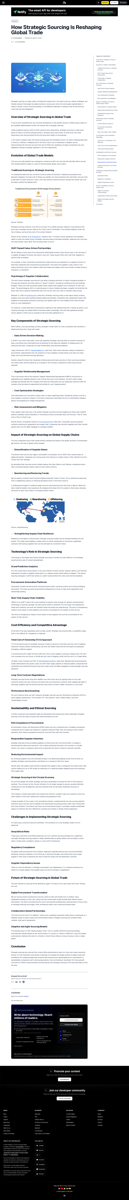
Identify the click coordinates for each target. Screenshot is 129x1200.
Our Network (38, 1131)
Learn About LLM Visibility (42, 1133)
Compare (37, 1125)
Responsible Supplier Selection (107, 159)
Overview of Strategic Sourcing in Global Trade (106, 60)
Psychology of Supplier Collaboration (104, 79)
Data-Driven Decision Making (106, 88)
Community (7, 1125)
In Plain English (70, 1114)
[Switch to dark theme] (98, 2)
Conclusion (99, 204)
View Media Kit (64, 1079)
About (99, 1114)
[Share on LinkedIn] (16, 982)
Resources (7, 1122)
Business (105, 2)
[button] (64, 2)
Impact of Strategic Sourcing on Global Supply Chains (105, 102)
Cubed (68, 1119)
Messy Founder (70, 1125)
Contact (100, 1119)
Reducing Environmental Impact (107, 162)
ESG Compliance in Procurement (107, 155)
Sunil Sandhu (20, 1146)
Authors (6, 1119)
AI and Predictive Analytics (105, 123)
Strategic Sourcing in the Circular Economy (107, 166)
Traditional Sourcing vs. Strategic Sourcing (107, 69)
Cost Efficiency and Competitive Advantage (105, 136)
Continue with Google (71, 1020)
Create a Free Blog (9, 1133)
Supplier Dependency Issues (106, 182)
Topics (5, 1117)
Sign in (115, 2)
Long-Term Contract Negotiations (107, 145)
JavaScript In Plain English (11, 1152)
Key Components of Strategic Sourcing (104, 84)
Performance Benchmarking (105, 149)
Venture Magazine (71, 1117)
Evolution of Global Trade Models (106, 65)
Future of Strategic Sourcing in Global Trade (105, 186)
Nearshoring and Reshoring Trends (108, 110)
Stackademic (70, 1122)
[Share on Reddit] (23, 982)
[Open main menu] (3, 2)
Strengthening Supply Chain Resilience (106, 114)
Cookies (100, 1125)
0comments (21, 42)
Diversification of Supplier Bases (107, 107)
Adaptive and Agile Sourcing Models (106, 200)
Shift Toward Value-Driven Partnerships (105, 74)
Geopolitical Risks (103, 175)
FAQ (36, 1117)
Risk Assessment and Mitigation (107, 98)
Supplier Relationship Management (107, 91)
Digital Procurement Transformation (103, 191)
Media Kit (37, 1128)
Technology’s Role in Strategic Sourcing (105, 119)
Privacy (100, 1122)
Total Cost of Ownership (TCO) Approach (107, 141)
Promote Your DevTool (41, 1122)
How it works (18, 1046)
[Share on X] (20, 982)
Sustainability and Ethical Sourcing (106, 152)
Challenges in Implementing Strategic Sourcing (106, 171)
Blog (5, 1114)
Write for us (7, 1128)
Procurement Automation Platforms (105, 127)
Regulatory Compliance (104, 179)
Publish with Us (39, 1119)
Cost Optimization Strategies (106, 95)
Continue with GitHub (71, 1024)
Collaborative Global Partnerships (107, 196)
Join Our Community (64, 1098)
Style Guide (7, 1131)
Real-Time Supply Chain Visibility (107, 132)
